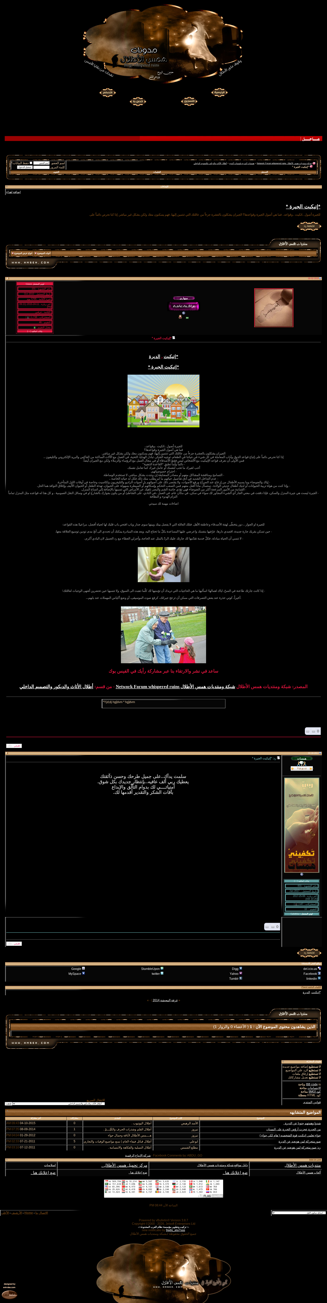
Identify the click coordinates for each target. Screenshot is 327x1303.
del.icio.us (310, 968)
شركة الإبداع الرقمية (138, 1155)
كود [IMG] (315, 1091)
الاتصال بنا (41, 1213)
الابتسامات (314, 1088)
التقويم (56, 172)
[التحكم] (107, 92)
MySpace (75, 973)
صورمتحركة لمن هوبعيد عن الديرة (300, 1141)
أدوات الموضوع (43, 253)
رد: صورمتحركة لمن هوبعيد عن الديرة (297, 1147)
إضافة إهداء (13, 192)
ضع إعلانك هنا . (235, 1172)
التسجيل (264, 172)
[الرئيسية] (219, 92)
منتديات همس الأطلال (303, 1165)
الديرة (154, 356)
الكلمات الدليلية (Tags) (311, 987)
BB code (312, 1084)
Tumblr (233, 978)
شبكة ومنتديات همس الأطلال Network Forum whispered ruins (284, 163)
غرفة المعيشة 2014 (165, 1000)
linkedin (311, 978)
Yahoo (234, 973)
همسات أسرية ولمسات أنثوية (241, 163)
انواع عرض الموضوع (23, 253)
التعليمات (157, 172)
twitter (156, 973)
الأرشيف (16, 1213)
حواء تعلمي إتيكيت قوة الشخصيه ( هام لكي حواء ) (290, 1135)
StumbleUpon (150, 968)
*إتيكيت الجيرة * (303, 206)
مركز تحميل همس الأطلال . (124, 1165)
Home (28, 1213)
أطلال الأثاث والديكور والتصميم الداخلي (210, 163)
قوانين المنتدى (312, 1102)
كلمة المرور (57, 167)
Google (76, 968)
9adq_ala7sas (175, 1230)
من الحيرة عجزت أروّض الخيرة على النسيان (293, 1129)
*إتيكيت (171, 356)
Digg (235, 968)
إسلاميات (50, 1165)
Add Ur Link (315, 1159)
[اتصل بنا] (137, 101)
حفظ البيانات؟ (20, 163)
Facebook (310, 973)
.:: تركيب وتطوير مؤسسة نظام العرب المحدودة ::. (163, 1226)
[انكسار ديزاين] (9, 1294)
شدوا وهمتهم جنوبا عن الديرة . (302, 1123)
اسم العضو (58, 163)
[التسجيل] (189, 101)
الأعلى (5, 1213)
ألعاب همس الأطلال (308, 1172)
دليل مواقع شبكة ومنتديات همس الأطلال (222, 1165)
